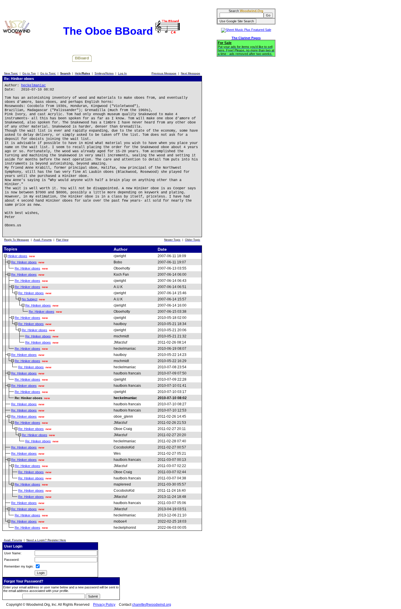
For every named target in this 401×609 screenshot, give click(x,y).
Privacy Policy (104, 605)
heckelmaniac (33, 85)
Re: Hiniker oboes (24, 262)
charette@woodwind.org (151, 605)
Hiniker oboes (17, 256)
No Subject (29, 299)
